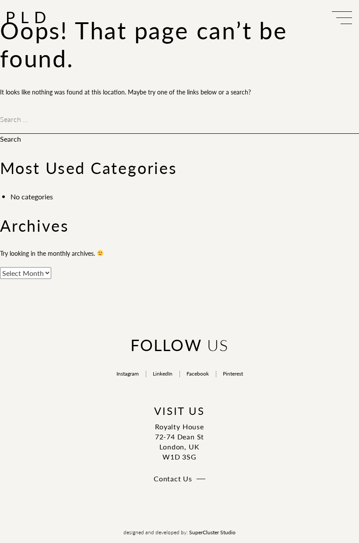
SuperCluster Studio (212, 532)
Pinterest (233, 373)
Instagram (127, 373)
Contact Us (173, 478)
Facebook (198, 373)
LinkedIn (162, 373)
